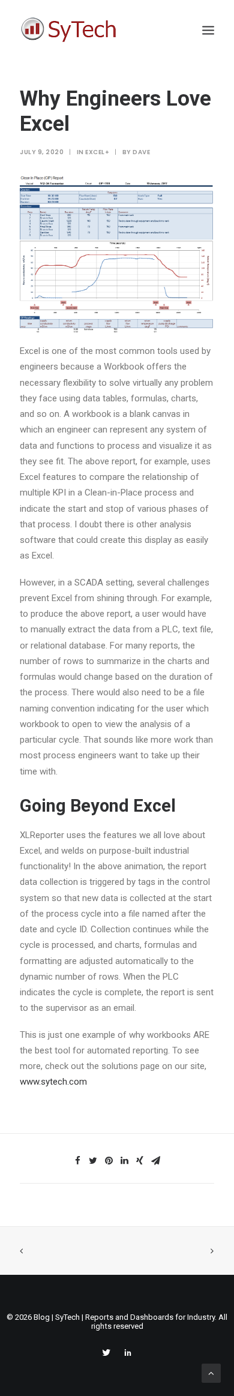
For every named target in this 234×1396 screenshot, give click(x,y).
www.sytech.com (53, 1081)
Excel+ (97, 152)
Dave (141, 152)
